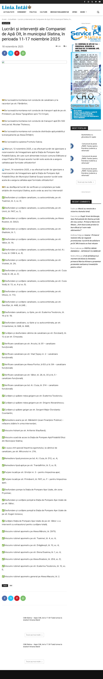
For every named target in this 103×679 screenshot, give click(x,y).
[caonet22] (86, 81)
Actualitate (12, 19)
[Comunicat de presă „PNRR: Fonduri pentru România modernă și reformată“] (75, 146)
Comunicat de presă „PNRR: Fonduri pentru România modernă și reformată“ (89, 147)
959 (11, 586)
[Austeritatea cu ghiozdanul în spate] (75, 137)
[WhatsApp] (23, 53)
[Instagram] (88, 1)
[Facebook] (84, 1)
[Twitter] (92, 1)
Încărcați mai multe (33, 635)
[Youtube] (99, 1)
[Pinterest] (17, 53)
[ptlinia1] (86, 33)
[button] (98, 12)
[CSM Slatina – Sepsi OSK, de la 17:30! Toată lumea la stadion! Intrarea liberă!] (11, 623)
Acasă (4, 19)
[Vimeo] (95, 1)
